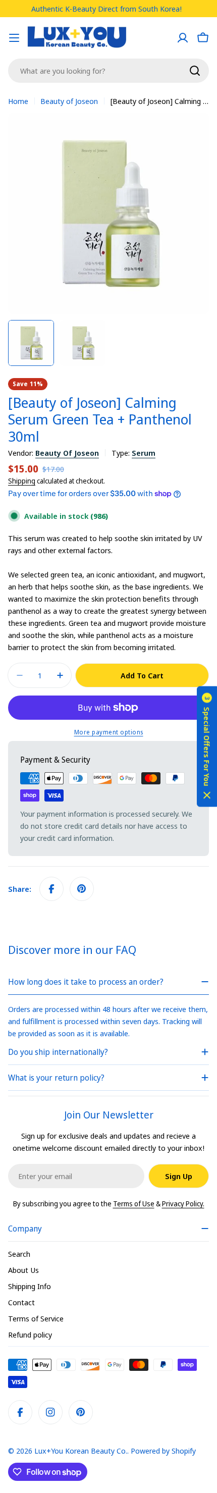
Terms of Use (133, 1203)
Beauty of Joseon (69, 101)
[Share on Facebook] (51, 889)
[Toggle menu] (14, 38)
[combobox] (108, 71)
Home (18, 101)
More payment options (108, 732)
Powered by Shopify (163, 1451)
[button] (207, 746)
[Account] (183, 38)
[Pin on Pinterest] (82, 889)
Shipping (21, 481)
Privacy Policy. (183, 1203)
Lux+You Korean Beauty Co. (80, 1451)
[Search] (195, 71)
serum (143, 453)
